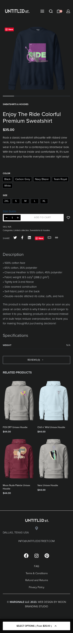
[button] (36, 360)
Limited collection (21, 230)
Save (10, 29)
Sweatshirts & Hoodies (15, 104)
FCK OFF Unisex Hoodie (15, 427)
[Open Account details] (68, 11)
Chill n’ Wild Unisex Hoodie (51, 427)
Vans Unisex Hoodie (47, 485)
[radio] (7, 179)
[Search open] (51, 11)
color (6, 173)
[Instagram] (36, 555)
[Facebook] (26, 555)
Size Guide (9, 211)
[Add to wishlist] (68, 217)
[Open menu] (42, 11)
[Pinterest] (46, 555)
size (5, 195)
